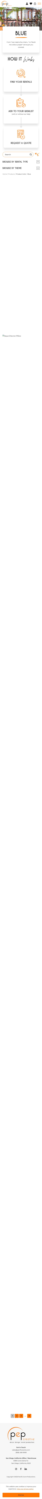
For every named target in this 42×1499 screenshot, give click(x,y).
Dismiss (21, 1495)
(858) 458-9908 (21, 1452)
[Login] (27, 3)
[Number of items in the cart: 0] (35, 3)
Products (11, 174)
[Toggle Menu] (39, 4)
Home (5, 174)
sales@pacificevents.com (21, 1450)
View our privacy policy (25, 1489)
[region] (21, 1491)
